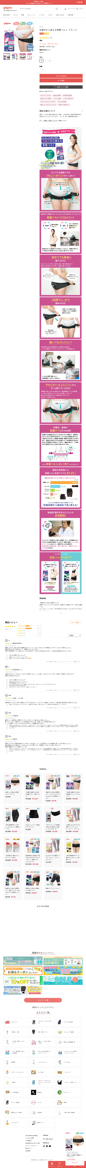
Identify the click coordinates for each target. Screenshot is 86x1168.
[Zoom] (18, 36)
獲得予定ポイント (45, 50)
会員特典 (70, 15)
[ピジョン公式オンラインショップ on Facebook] (47, 1146)
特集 (22, 15)
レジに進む (61, 80)
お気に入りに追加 (62, 87)
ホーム (41, 26)
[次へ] (33, 56)
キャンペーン (32, 15)
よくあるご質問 (29, 1138)
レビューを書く (75, 622)
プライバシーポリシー (31, 1145)
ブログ (50, 15)
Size (41, 57)
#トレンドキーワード (46, 91)
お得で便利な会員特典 (31, 1135)
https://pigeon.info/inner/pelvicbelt (17, 685)
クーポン (42, 15)
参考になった (76, 661)
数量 (41, 66)
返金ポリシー (29, 1148)
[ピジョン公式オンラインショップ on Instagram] (44, 1146)
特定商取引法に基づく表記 (32, 1143)
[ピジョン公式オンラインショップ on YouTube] (50, 1146)
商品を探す (6, 15)
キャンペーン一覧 (43, 1000)
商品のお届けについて (47, 111)
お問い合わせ (60, 15)
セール (16, 15)
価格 (41, 40)
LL (49, 60)
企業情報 (27, 1150)
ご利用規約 (28, 1140)
